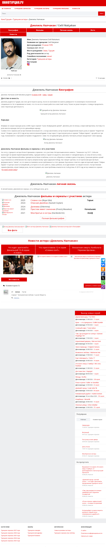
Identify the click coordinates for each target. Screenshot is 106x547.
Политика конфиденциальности (91, 533)
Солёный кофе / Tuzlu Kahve (85, 328)
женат (49, 56)
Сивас (45, 51)
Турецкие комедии (34, 530)
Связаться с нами (87, 536)
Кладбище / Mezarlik (82, 399)
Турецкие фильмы (61, 8)
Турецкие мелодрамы (35, 533)
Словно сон (36, 200)
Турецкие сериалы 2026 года (10, 533)
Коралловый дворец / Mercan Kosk (88, 341)
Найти (101, 13)
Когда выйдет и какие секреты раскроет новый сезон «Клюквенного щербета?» (92, 512)
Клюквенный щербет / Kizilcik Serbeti (88, 394)
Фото (92, 30)
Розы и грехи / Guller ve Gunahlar (87, 382)
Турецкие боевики (34, 535)
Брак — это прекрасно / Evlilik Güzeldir (89, 322)
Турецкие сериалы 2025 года (10, 535)
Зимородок (86, 425)
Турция (51, 51)
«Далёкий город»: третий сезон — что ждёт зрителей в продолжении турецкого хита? (92, 481)
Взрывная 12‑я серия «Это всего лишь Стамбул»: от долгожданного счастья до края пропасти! (92, 469)
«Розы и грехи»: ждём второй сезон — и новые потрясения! (92, 502)
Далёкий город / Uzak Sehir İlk (86, 388)
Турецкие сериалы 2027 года (10, 530)
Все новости (14, 279)
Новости (76, 8)
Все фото (12, 230)
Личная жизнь (66, 30)
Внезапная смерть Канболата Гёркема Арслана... (86, 248)
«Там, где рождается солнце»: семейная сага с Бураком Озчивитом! (92, 492)
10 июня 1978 (47, 45)
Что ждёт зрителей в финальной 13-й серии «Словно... (18, 250)
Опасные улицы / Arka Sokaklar (86, 405)
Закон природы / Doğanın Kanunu (87, 347)
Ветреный (85, 432)
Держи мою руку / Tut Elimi (85, 317)
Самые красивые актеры (62, 530)
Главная (7, 8)
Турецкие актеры (41, 8)
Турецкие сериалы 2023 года (10, 541)
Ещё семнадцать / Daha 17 (85, 358)
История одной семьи (9, 170)
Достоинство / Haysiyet (83, 371)
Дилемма (35, 206)
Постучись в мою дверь (90, 439)
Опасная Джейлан (39, 203)
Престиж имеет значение (43, 209)
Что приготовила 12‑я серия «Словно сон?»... (52, 248)
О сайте (83, 530)
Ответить (16, 298)
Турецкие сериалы (22, 8)
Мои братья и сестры (41, 213)
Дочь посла (86, 447)
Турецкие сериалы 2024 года (10, 538)
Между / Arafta (80, 377)
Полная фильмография (53, 218)
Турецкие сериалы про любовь (64, 533)
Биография (13, 30)
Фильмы (39, 30)
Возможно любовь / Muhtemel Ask (87, 352)
